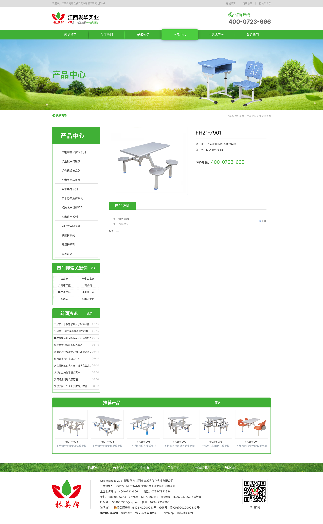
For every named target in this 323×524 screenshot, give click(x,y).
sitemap (169, 513)
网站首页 (70, 35)
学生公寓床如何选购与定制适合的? (72, 338)
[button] (59, 427)
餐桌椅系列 (68, 244)
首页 (241, 115)
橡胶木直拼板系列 (72, 207)
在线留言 (231, 3)
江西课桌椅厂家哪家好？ (67, 358)
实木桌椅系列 (70, 189)
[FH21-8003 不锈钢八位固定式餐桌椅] (179, 429)
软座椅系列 (68, 235)
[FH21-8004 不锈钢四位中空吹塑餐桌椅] (215, 429)
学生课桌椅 (64, 292)
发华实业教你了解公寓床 (67, 372)
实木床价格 (88, 298)
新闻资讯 (143, 35)
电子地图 (247, 3)
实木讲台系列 (70, 217)
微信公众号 (265, 3)
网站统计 (126, 513)
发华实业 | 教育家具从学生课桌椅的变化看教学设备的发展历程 (73, 324)
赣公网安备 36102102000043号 (136, 507)
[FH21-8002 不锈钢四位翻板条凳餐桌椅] (143, 429)
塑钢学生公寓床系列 (74, 152)
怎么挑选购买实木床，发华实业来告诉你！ (73, 365)
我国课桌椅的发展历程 (66, 379)
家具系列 (67, 253)
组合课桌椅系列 (71, 170)
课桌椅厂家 (88, 292)
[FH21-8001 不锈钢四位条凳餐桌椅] (107, 429)
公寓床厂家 (64, 285)
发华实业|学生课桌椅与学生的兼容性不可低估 (72, 331)
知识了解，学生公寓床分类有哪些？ (70, 386)
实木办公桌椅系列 (72, 198)
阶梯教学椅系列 (71, 226)
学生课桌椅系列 (71, 161)
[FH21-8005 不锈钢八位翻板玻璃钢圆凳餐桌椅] (251, 430)
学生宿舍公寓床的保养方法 (68, 344)
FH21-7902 (123, 219)
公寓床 (64, 278)
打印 (264, 220)
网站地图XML (185, 513)
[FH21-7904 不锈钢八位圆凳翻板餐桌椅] (71, 429)
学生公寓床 (88, 278)
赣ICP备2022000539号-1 (186, 507)
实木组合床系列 (71, 180)
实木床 (64, 298)
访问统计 (105, 507)
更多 (93, 267)
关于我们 (107, 35)
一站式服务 (216, 35)
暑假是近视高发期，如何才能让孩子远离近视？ (73, 351)
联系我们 (253, 35)
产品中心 (180, 35)
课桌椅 (88, 285)
